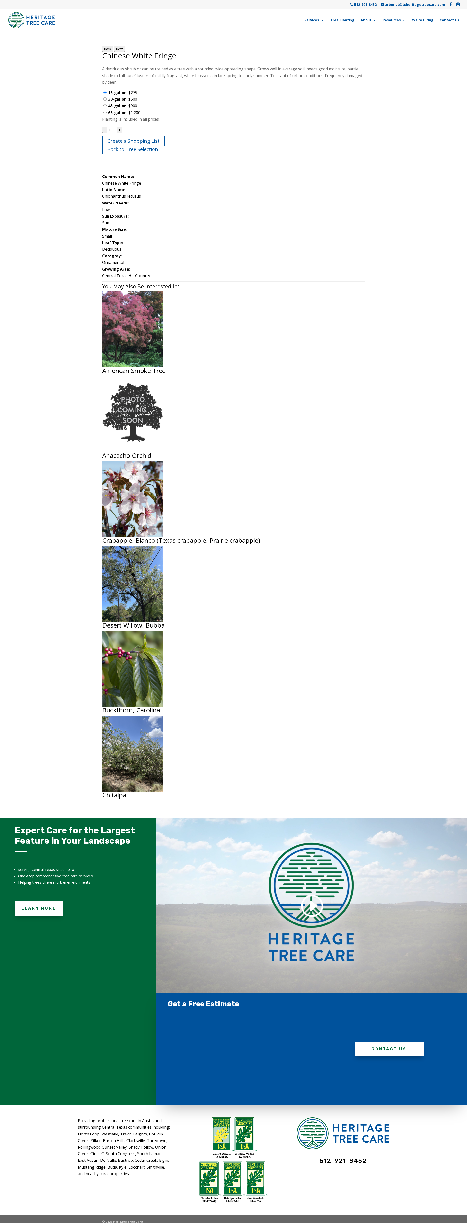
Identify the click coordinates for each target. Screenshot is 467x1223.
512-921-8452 (365, 4)
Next (119, 49)
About (366, 20)
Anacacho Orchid (126, 455)
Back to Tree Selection (133, 149)
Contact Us (449, 20)
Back (107, 49)
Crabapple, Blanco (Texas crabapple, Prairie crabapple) (181, 540)
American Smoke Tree (134, 370)
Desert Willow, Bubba (133, 625)
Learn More (38, 908)
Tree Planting (342, 20)
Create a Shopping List (134, 141)
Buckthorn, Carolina (131, 710)
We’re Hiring (422, 20)
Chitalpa (114, 794)
